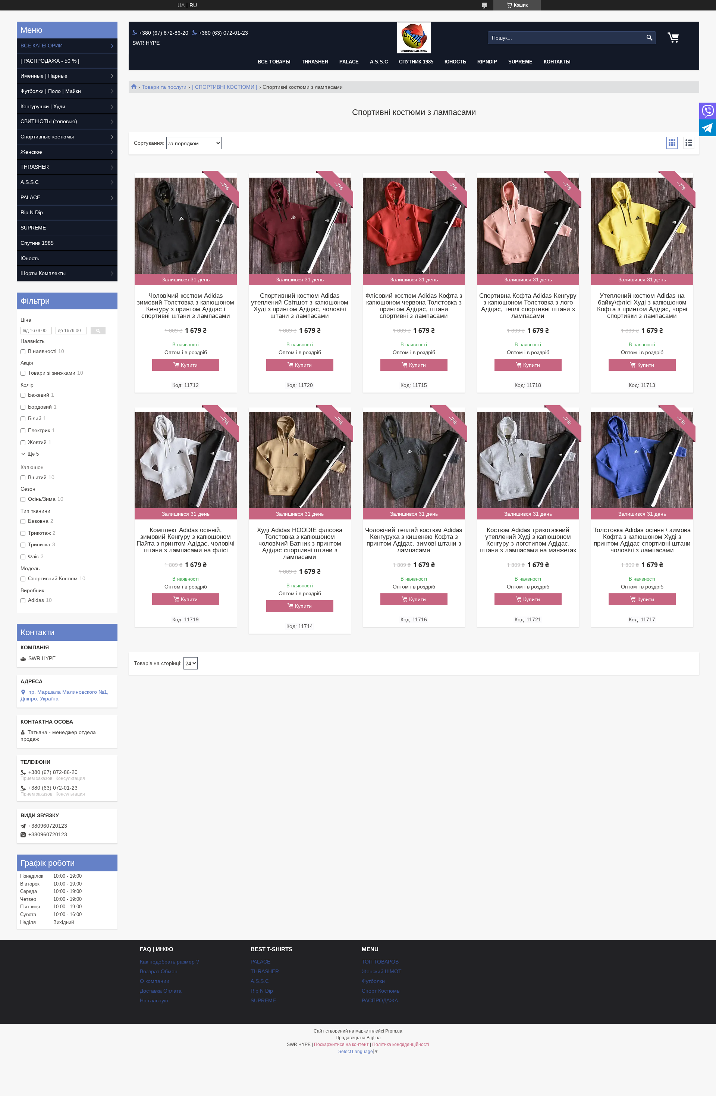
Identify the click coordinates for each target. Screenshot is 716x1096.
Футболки (373, 981)
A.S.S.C (379, 62)
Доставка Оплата (161, 991)
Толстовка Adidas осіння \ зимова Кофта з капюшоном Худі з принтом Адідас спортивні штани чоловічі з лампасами (642, 540)
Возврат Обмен (159, 971)
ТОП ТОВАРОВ (380, 962)
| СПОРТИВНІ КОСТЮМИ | (224, 87)
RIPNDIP (487, 62)
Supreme (520, 62)
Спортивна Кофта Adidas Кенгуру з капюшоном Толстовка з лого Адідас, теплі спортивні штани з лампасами (528, 306)
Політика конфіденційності (400, 1044)
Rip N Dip (32, 212)
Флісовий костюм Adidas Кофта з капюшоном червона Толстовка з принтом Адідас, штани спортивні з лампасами (413, 306)
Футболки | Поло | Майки (51, 91)
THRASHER (315, 62)
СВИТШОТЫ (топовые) (49, 121)
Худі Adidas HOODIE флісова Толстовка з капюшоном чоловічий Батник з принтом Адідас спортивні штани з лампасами (299, 544)
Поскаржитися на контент (341, 1044)
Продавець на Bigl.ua (358, 1037)
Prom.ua (393, 1031)
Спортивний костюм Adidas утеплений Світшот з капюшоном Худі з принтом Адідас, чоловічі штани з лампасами (299, 306)
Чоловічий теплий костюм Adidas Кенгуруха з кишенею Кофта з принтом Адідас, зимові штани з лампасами (413, 540)
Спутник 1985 (416, 62)
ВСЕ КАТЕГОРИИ (42, 46)
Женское (31, 152)
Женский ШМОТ (382, 971)
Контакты (557, 62)
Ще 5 (33, 454)
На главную (154, 1000)
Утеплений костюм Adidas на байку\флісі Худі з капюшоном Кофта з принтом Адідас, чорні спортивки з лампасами (642, 306)
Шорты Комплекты (43, 273)
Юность (455, 62)
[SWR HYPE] (414, 38)
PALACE (349, 62)
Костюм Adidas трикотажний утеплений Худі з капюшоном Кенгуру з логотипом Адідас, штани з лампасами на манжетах (528, 540)
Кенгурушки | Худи (43, 106)
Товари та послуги (164, 87)
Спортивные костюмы (47, 137)
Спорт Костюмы (381, 991)
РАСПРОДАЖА (380, 1000)
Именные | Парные (44, 76)
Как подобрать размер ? (169, 962)
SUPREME (33, 228)
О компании (154, 981)
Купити (189, 365)
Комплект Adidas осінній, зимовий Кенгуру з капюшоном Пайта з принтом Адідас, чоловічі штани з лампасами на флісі (185, 540)
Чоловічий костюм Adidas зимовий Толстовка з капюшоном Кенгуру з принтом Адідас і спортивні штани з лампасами (185, 306)
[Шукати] (649, 38)
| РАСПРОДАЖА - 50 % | (50, 61)
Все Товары (274, 62)
